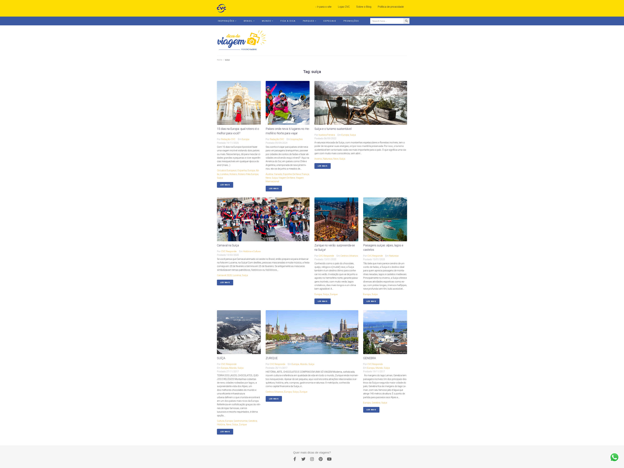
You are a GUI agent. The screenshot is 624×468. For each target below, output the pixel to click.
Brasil (248, 21)
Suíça (353, 135)
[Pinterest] (321, 459)
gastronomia (240, 421)
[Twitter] (303, 459)
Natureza (327, 158)
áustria (269, 174)
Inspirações (226, 21)
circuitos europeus (227, 170)
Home (219, 60)
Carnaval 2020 (224, 275)
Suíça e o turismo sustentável (332, 128)
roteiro (233, 174)
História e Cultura (251, 251)
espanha (242, 170)
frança (305, 174)
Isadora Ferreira (327, 135)
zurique (334, 294)
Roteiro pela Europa (248, 174)
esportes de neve (292, 174)
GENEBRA (369, 358)
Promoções (351, 21)
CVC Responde (228, 251)
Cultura (220, 421)
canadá (278, 174)
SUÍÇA (221, 358)
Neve (268, 177)
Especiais (330, 21)
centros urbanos (274, 391)
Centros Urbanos (349, 255)
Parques (308, 21)
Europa (245, 139)
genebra (252, 421)
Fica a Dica (288, 21)
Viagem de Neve (287, 177)
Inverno (318, 158)
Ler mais (225, 185)
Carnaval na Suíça (228, 245)
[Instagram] (312, 459)
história (221, 424)
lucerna (237, 275)
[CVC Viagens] (222, 8)
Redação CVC (228, 139)
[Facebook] (295, 459)
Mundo (266, 21)
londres (224, 174)
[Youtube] (329, 459)
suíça (220, 177)
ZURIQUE (272, 358)
